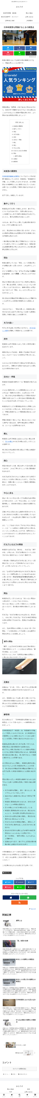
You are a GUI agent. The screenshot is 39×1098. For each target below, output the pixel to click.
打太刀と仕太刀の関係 (20, 150)
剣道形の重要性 (18, 126)
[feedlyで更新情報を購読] (28, 897)
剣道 (28, 1089)
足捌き (16, 159)
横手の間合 (18, 156)
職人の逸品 (10, 1089)
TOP (10, 1092)
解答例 (16, 161)
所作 (15, 137)
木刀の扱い (17, 134)
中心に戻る (17, 148)
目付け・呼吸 (17, 140)
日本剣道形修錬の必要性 (10, 176)
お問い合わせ (28, 1092)
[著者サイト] (11, 897)
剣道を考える (7, 872)
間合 (15, 153)
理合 (15, 131)
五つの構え (9, 441)
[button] (35, 527)
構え (15, 142)
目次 (16, 122)
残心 (15, 145)
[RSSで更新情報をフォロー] (19, 902)
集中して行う (17, 129)
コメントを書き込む (19, 1068)
